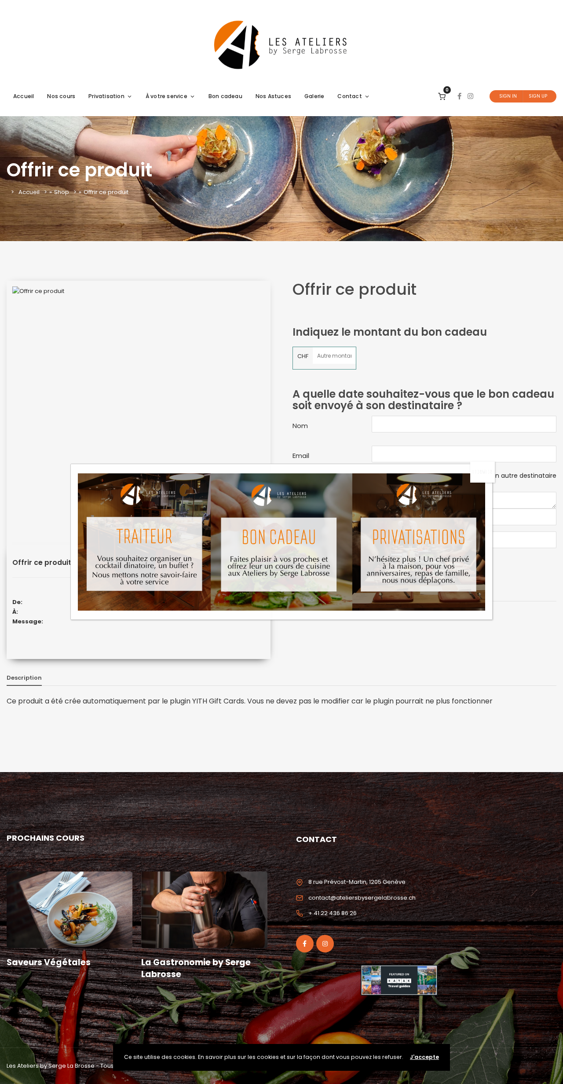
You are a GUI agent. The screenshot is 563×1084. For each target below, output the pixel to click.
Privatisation (106, 96)
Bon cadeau (225, 96)
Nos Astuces (273, 96)
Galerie (314, 96)
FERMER (482, 472)
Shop (61, 192)
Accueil (23, 96)
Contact (349, 96)
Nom (300, 425)
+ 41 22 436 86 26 (332, 913)
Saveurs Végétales (49, 962)
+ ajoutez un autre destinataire (508, 475)
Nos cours (61, 96)
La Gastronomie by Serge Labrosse (196, 968)
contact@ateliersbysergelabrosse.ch (362, 898)
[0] (442, 96)
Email (300, 455)
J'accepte (424, 1057)
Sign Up (538, 96)
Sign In (508, 96)
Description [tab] (24, 678)
